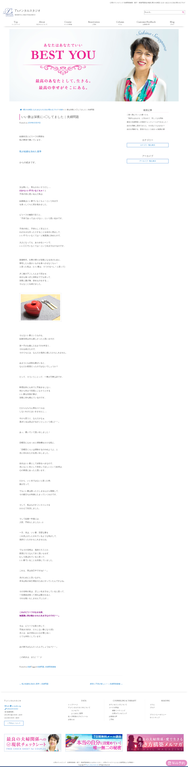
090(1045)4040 (12, 709)
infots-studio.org (14, 706)
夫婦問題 (40, 667)
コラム (152, 705)
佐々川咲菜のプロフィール (78, 716)
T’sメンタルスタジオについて (79, 708)
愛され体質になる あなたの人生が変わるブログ (40, 110)
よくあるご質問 (77, 713)
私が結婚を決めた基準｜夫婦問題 (33, 684)
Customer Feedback (146, 23)
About (41, 23)
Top (16, 23)
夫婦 (61, 110)
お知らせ (71, 720)
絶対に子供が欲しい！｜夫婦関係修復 (106, 684)
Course (68, 23)
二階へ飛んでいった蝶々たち (137, 115)
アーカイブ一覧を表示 (147, 161)
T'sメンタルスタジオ (92, 765)
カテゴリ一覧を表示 (147, 145)
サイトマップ (155, 718)
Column (120, 23)
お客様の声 (113, 716)
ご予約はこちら (13, 723)
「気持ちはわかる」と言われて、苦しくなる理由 (145, 118)
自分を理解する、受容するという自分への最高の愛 (146, 129)
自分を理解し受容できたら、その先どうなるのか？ (146, 126)
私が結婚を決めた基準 (30, 151)
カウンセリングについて (118, 705)
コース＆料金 (114, 708)
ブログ (152, 708)
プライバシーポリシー (158, 715)
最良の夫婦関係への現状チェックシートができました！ (147, 122)
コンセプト (75, 711)
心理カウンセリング (119, 713)
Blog (172, 23)
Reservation (94, 23)
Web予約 (178, 763)
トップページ (73, 705)
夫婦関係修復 (50, 667)
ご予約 (111, 720)
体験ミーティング (118, 711)
